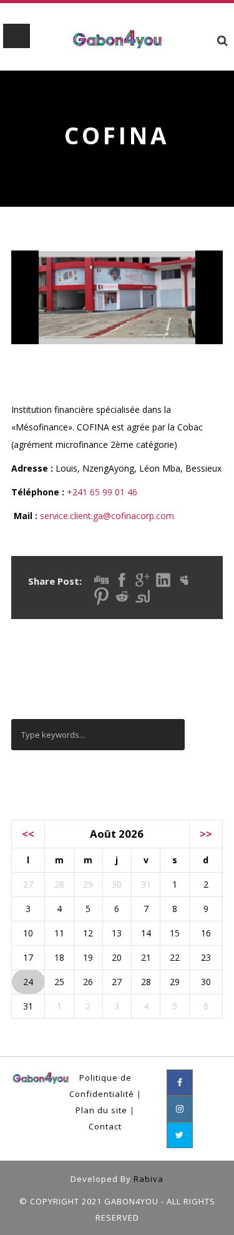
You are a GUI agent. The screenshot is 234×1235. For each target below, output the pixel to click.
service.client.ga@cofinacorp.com (107, 516)
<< (28, 833)
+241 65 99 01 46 (102, 492)
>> (206, 833)
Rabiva (148, 1178)
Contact (105, 1126)
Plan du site (101, 1110)
